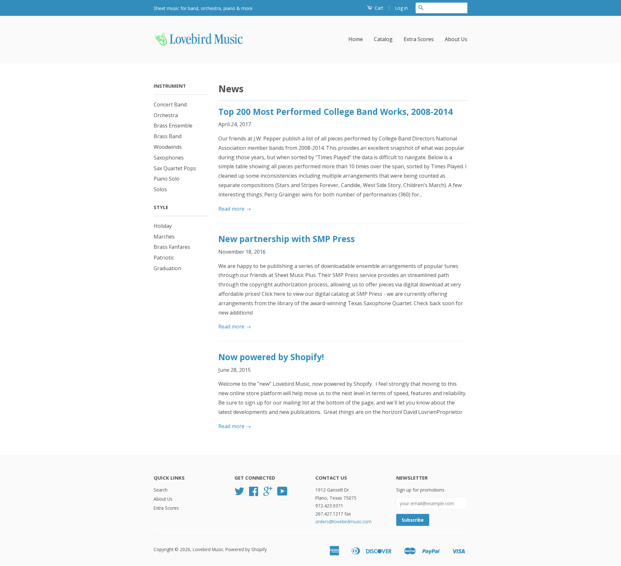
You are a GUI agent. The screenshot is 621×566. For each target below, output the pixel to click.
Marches (164, 236)
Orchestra (166, 115)
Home (355, 39)
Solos (160, 189)
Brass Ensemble (173, 125)
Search (161, 490)
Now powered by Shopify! (271, 357)
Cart (378, 8)
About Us (456, 39)
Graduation (167, 268)
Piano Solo (167, 178)
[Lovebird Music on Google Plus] (268, 493)
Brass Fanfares (172, 246)
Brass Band (167, 136)
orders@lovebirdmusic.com (343, 521)
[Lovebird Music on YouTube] (282, 493)
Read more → (234, 208)
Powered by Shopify (246, 549)
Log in (401, 8)
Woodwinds (168, 146)
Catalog (383, 39)
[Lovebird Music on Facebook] (253, 493)
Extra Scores (419, 39)
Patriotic (164, 257)
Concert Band (170, 104)
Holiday (163, 225)
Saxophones (169, 157)
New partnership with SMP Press (286, 239)
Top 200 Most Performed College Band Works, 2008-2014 (335, 111)
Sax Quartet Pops (175, 168)
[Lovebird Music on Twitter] (239, 493)
